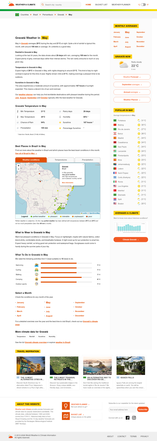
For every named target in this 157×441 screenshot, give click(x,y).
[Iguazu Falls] (131, 366)
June (48, 307)
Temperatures (61, 159)
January (20, 302)
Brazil (35, 14)
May (70, 14)
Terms (133, 436)
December (79, 315)
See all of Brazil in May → (26, 153)
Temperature (21, 336)
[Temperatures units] (143, 4)
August (23, 97)
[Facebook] (127, 418)
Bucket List (101, 4)
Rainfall (32, 336)
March (19, 311)
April (19, 315)
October (44, 97)
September (32, 97)
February (21, 307)
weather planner (26, 94)
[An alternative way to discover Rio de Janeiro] (97, 366)
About (110, 436)
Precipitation (87, 159)
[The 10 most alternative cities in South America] (31, 366)
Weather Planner (121, 4)
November (79, 311)
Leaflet (84, 213)
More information (67, 183)
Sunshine (41, 336)
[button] (63, 208)
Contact (121, 436)
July (17, 97)
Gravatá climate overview (36, 342)
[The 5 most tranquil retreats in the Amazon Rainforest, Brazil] (64, 366)
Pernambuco (48, 14)
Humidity (52, 336)
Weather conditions (31, 159)
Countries (25, 14)
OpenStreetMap (94, 213)
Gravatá (61, 14)
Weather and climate (23, 409)
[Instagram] (134, 418)
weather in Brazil (63, 342)
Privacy (145, 436)
